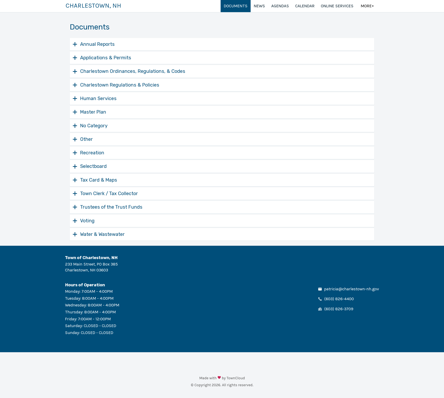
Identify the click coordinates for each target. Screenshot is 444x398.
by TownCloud (233, 378)
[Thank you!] (219, 378)
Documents (235, 5)
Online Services (337, 5)
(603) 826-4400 (339, 298)
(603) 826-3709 (338, 308)
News (259, 5)
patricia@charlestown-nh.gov (351, 288)
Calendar (305, 5)
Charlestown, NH (93, 5)
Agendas (280, 5)
